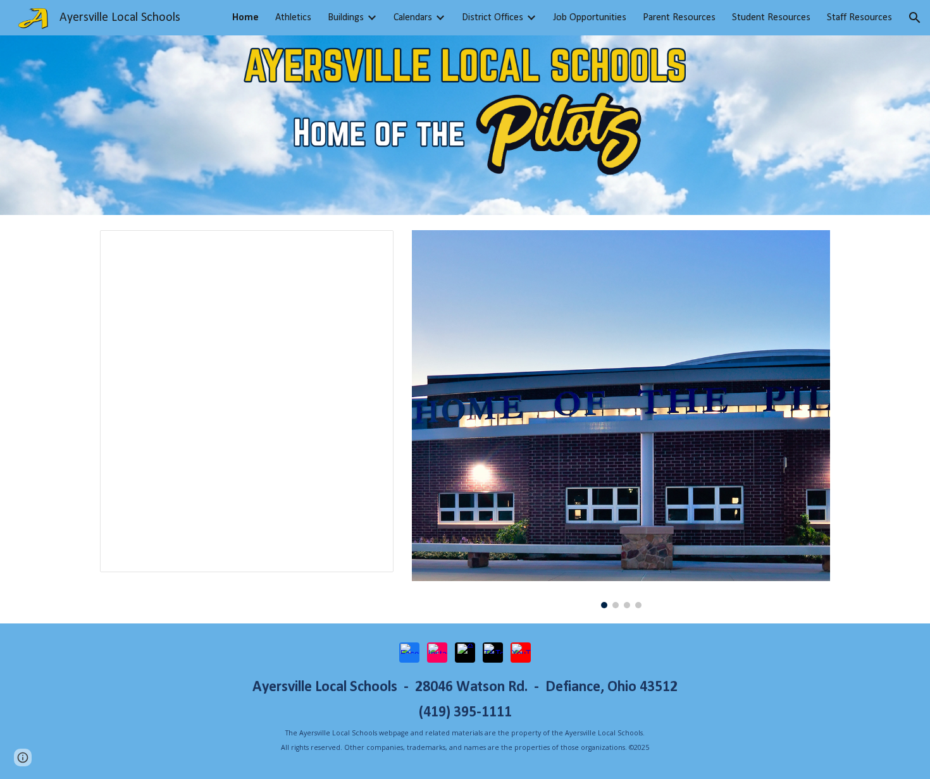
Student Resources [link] (771, 18)
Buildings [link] (346, 18)
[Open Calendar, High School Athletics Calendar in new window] (369, 246)
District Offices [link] (492, 18)
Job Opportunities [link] (589, 18)
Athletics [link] (293, 18)
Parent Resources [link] (679, 18)
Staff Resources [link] (859, 18)
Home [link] (245, 18)
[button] (915, 18)
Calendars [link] (413, 18)
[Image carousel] (621, 419)
